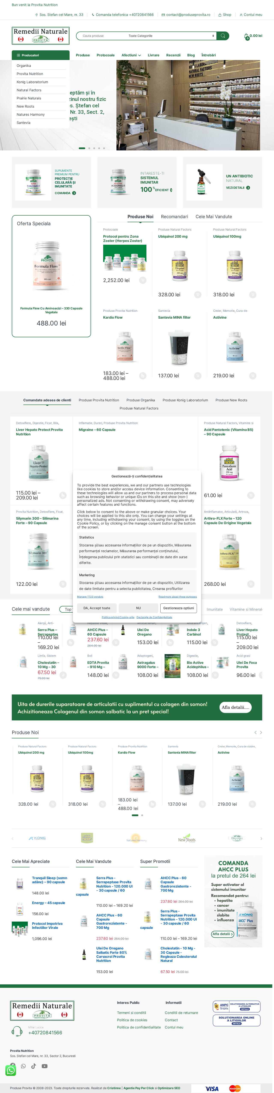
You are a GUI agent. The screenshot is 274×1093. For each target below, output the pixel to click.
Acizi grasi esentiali (243, 657)
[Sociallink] (23, 1066)
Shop (227, 14)
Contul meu (253, 14)
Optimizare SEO (169, 1088)
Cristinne (114, 1088)
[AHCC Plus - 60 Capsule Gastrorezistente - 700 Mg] (74, 629)
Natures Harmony (31, 114)
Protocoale (106, 55)
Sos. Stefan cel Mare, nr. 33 (61, 14)
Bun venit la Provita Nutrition (35, 5)
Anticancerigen (197, 623)
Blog (191, 55)
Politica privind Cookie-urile (118, 617)
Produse (83, 55)
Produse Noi (140, 216)
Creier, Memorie (224, 310)
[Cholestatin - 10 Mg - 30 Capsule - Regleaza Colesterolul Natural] (24, 662)
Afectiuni (129, 55)
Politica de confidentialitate (139, 1027)
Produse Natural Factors (174, 229)
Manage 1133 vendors (90, 596)
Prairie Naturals (29, 98)
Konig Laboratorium (32, 82)
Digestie (38, 423)
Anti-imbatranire (46, 624)
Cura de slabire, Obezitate (230, 312)
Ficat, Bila (51, 423)
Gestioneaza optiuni (178, 608)
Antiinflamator (213, 511)
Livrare (153, 55)
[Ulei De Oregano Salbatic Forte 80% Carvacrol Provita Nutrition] (124, 629)
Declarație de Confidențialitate (154, 617)
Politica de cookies (132, 1020)
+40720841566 (45, 1032)
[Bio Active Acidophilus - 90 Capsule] (174, 666)
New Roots (25, 106)
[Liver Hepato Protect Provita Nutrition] (224, 629)
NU (138, 608)
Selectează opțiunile (139, 375)
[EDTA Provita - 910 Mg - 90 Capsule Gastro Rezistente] (74, 662)
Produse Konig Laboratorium (185, 400)
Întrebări (209, 55)
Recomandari (174, 216)
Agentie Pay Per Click (139, 1088)
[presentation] (261, 838)
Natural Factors (29, 90)
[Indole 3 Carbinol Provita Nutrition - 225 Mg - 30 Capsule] (174, 629)
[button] (135, 815)
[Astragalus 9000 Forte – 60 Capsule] (124, 662)
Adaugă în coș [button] (141, 280)
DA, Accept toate (96, 608)
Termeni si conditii (131, 1013)
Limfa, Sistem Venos (47, 657)
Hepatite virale (97, 623)
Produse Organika (141, 400)
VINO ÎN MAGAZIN (82, 126)
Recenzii (173, 55)
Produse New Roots (231, 400)
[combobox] (101, 35)
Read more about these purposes (178, 596)
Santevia (23, 122)
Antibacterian (146, 623)
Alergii (42, 623)
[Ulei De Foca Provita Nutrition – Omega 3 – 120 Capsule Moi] (224, 662)
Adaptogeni (145, 655)
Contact (171, 1020)
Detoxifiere (23, 423)
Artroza (243, 511)
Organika (24, 65)
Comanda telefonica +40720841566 (125, 14)
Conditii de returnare (181, 1013)
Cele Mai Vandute (214, 216)
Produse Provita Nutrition (120, 310)
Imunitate (215, 609)
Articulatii (230, 511)
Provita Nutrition (30, 74)
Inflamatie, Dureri (90, 423)
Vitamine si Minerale (247, 609)
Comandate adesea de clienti (47, 400)
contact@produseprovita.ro (188, 14)
